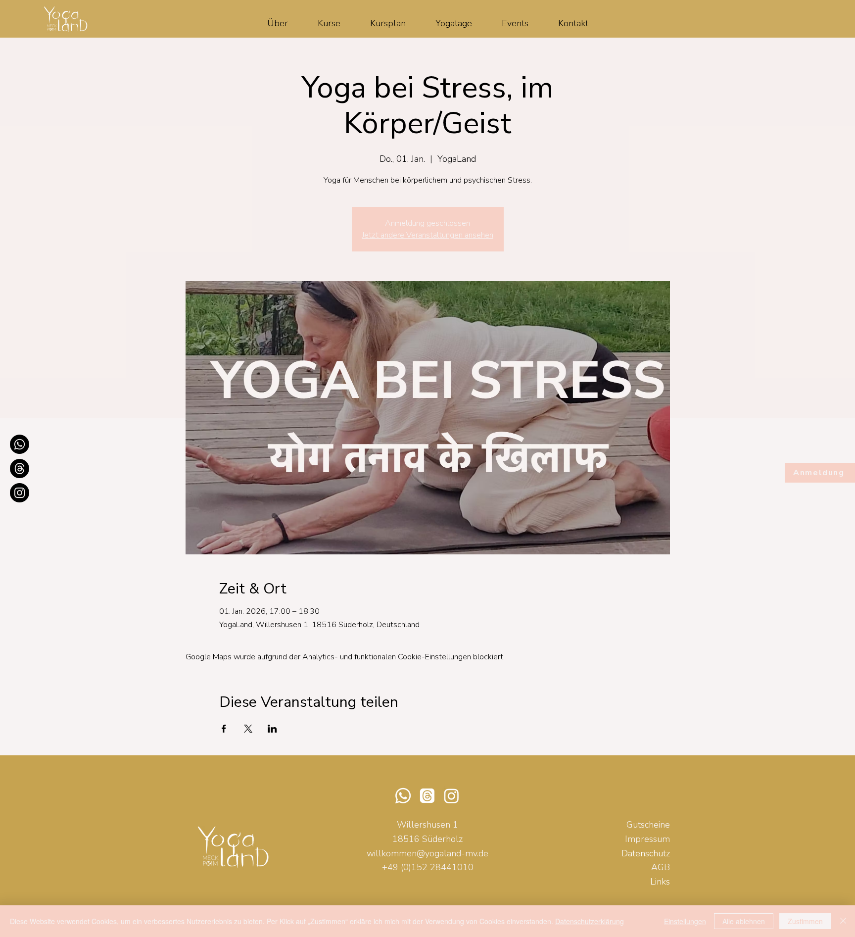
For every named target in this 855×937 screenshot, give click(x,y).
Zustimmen (805, 921)
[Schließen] (843, 921)
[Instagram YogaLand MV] (19, 492)
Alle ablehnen (743, 921)
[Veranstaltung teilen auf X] (248, 729)
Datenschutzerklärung (589, 921)
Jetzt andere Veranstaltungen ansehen (427, 235)
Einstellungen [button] (685, 921)
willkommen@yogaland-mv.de (427, 853)
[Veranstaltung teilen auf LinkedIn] (272, 729)
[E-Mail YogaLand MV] (19, 468)
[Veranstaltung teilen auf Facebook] (224, 729)
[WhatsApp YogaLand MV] (19, 444)
